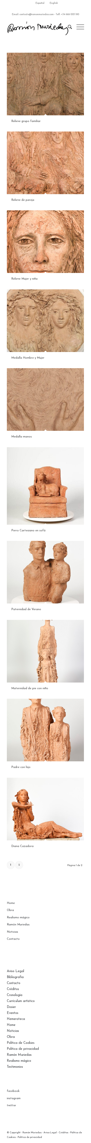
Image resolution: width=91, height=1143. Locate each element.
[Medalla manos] (45, 399)
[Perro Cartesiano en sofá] (45, 485)
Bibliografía (15, 977)
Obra (10, 910)
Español (40, 3)
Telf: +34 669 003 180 (67, 14)
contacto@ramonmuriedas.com (36, 14)
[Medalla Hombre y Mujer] (45, 320)
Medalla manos (21, 436)
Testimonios (15, 1067)
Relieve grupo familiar (26, 121)
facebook (13, 1091)
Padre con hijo (20, 767)
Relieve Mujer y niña (24, 278)
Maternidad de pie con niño (29, 688)
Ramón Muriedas (18, 924)
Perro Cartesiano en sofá (28, 530)
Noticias (12, 931)
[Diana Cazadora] (45, 809)
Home (11, 903)
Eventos (12, 1013)
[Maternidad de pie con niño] (45, 651)
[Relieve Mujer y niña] (45, 241)
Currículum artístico (21, 1001)
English (54, 3)
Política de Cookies (20, 1043)
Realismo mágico (18, 917)
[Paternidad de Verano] (45, 572)
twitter (11, 1105)
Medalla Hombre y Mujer (27, 357)
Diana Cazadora (22, 846)
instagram (14, 1098)
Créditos (13, 989)
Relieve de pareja (22, 200)
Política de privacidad (23, 1049)
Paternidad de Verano (26, 609)
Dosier (11, 1007)
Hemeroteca (16, 1019)
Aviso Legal (15, 971)
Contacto (13, 939)
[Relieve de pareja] (45, 163)
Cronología (14, 995)
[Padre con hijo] (45, 730)
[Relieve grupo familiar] (45, 84)
